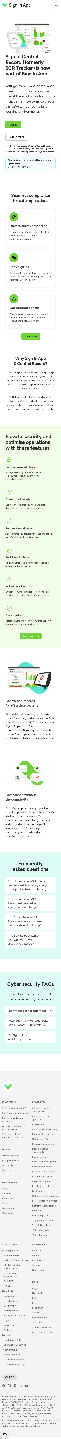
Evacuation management (44, 1161)
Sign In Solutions (43, 1420)
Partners (36, 1255)
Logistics (8, 1320)
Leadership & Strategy (14, 1364)
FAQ (34, 1298)
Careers (36, 1265)
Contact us (38, 1270)
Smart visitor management (15, 1113)
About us (36, 1250)
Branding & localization (43, 1134)
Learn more (30, 336)
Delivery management (43, 1144)
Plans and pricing (10, 1155)
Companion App (40, 1139)
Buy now (6, 1170)
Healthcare (9, 1325)
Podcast (6, 1203)
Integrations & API (41, 1181)
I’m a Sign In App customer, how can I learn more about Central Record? (23, 939)
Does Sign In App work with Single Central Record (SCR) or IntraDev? (28, 1023)
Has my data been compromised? (27, 1010)
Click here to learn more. (20, 166)
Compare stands (10, 1160)
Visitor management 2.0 (14, 1108)
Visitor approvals (40, 1230)
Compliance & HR (12, 1354)
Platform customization (44, 1205)
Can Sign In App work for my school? (19, 1037)
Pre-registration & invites (44, 1200)
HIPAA (6, 1286)
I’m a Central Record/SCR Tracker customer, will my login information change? (23, 903)
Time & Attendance (42, 1225)
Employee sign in (40, 1157)
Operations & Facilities (14, 1344)
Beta (34, 1303)
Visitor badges (39, 1235)
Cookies (36, 1312)
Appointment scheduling (44, 1129)
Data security (9, 1213)
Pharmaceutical (11, 1310)
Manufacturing (10, 1301)
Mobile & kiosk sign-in (43, 1186)
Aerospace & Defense (14, 1315)
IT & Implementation (13, 1359)
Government (9, 1305)
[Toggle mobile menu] (55, 5)
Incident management (43, 1176)
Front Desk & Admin (13, 1340)
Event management (42, 1166)
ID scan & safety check (43, 1171)
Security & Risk (10, 1349)
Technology (9, 1330)
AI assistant (38, 1124)
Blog (4, 1188)
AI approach (38, 1260)
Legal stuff (37, 1308)
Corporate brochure (42, 1327)
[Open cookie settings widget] (4, 1434)
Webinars (6, 1193)
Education (8, 1296)
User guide (37, 1293)
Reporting (37, 1210)
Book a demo (9, 1165)
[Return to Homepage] (16, 5)
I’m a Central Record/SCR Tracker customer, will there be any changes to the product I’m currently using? (28, 885)
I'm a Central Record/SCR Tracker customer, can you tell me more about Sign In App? (25, 921)
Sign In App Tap (40, 1215)
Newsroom (8, 1208)
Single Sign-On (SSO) (43, 1220)
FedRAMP (8, 1281)
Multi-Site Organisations (15, 1260)
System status (39, 1317)
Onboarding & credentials (45, 1196)
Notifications (39, 1191)
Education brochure (42, 1332)
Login (35, 1288)
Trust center (38, 1322)
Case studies (8, 1198)
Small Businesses (12, 1255)
